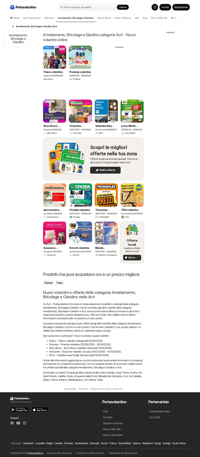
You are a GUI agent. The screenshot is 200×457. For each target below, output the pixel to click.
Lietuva (136, 443)
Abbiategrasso (75, 379)
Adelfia (61, 376)
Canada (58, 443)
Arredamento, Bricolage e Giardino (61, 307)
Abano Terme (50, 379)
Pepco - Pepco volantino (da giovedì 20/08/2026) (75, 340)
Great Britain (124, 443)
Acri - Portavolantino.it (58, 304)
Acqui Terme (122, 372)
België (49, 443)
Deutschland (81, 443)
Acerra (133, 372)
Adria (99, 379)
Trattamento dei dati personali (122, 453)
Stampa (48, 282)
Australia (40, 443)
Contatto (107, 417)
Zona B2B (154, 417)
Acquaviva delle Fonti (85, 376)
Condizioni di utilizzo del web (90, 453)
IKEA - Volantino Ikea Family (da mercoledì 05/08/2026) (79, 355)
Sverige (167, 443)
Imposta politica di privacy (59, 453)
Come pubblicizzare (159, 411)
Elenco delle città (159, 18)
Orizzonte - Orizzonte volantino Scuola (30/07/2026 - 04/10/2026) (85, 351)
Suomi (104, 443)
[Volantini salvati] (155, 7)
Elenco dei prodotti (112, 435)
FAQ (105, 411)
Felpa (60, 282)
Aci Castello (135, 376)
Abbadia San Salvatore (110, 376)
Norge (157, 443)
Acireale (110, 372)
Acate (70, 376)
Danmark (94, 443)
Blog (145, 18)
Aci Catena (90, 379)
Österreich (28, 443)
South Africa (179, 443)
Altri (172, 18)
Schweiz (68, 443)
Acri (125, 376)
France (113, 443)
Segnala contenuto (113, 423)
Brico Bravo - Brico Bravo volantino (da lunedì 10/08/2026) (80, 348)
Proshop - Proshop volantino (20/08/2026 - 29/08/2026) (79, 344)
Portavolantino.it (35, 453)
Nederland (147, 443)
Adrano (63, 379)
